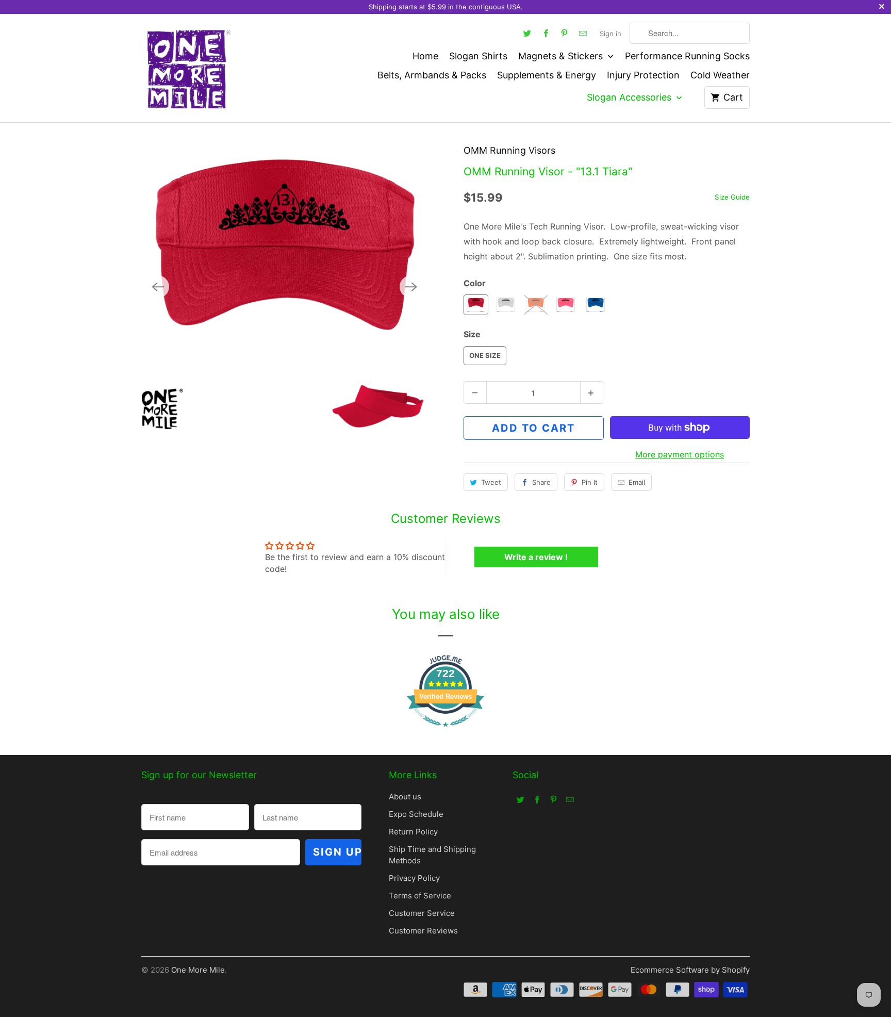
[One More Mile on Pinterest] (564, 33)
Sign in (610, 33)
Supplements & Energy (546, 75)
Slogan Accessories (630, 97)
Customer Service (422, 913)
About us (405, 796)
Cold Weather (720, 75)
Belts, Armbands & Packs (431, 75)
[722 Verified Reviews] (445, 732)
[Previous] (157, 286)
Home (425, 56)
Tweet (491, 482)
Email (637, 482)
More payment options (679, 454)
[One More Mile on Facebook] (546, 33)
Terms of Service (420, 895)
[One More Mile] (187, 68)
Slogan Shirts (478, 56)
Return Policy (413, 831)
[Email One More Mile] (583, 33)
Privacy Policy (414, 878)
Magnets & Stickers (561, 56)
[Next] (411, 286)
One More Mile (198, 970)
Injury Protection (643, 75)
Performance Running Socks (687, 56)
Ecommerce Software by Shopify (690, 970)
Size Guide (732, 197)
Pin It (590, 482)
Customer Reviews (423, 931)
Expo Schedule (416, 814)
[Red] (284, 286)
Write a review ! (536, 557)
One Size (485, 355)
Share (541, 482)
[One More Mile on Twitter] (527, 33)
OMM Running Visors (509, 150)
